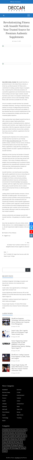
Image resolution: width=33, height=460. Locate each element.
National (4, 406)
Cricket (18, 392)
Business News (6, 392)
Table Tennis (20, 415)
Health (4, 401)
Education (4, 395)
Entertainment (20, 395)
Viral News (17, 457)
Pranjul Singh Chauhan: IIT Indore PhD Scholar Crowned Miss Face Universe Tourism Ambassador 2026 (15, 306)
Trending (19, 418)
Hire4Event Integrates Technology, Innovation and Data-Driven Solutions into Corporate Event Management (15, 283)
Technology (5, 418)
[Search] (27, 270)
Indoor (18, 401)
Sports (4, 415)
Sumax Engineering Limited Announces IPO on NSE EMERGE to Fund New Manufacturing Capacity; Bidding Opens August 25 (16, 294)
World (3, 420)
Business (19, 389)
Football (19, 398)
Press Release (12, 233)
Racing (18, 412)
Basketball (5, 389)
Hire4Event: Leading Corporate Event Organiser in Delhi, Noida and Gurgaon (21, 356)
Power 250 (19, 409)
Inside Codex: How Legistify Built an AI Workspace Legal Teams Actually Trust (20, 332)
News (18, 406)
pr (9, 235)
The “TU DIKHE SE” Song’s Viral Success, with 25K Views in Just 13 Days (16, 254)
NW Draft (4, 409)
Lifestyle (4, 403)
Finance (4, 398)
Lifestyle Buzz (20, 403)
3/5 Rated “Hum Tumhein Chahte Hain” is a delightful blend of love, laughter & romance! (17, 244)
